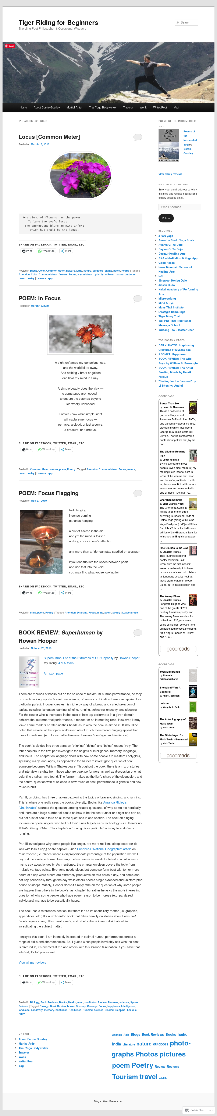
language (24, 1010)
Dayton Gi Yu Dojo (171, 249)
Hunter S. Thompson (173, 407)
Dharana (82, 612)
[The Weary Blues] (193, 605)
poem (116, 270)
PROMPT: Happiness (172, 354)
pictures (173, 1054)
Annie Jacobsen (171, 695)
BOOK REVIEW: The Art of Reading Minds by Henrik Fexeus (176, 372)
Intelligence (128, 1006)
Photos (146, 1054)
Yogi (176, 107)
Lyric (79, 270)
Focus (72, 274)
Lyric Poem (107, 274)
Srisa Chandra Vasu (173, 503)
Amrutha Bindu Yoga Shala (176, 240)
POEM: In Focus (40, 298)
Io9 (161, 276)
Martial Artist (74, 107)
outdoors (98, 270)
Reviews (113, 1002)
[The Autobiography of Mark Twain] (193, 729)
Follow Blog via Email (174, 184)
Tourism (125, 1076)
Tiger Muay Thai (169, 316)
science (124, 1002)
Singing (109, 1010)
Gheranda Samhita (171, 500)
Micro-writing (167, 298)
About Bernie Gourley (47, 107)
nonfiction (90, 1002)
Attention (24, 274)
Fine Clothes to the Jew (174, 548)
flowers (70, 270)
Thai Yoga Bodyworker (103, 107)
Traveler (128, 107)
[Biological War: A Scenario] (193, 696)
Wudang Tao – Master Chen (176, 330)
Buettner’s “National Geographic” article (104, 849)
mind (33, 612)
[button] (80, 334)
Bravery (81, 1006)
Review (102, 1002)
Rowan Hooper (129, 657)
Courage (92, 1006)
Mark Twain (168, 727)
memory (49, 1010)
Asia (126, 1035)
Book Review (58, 1006)
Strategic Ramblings (172, 312)
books (71, 1006)
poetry (31, 278)
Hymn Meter (85, 274)
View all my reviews (32, 962)
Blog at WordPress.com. (108, 1101)
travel (148, 1076)
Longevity (37, 1010)
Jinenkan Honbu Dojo (173, 280)
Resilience (75, 1010)
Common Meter (55, 270)
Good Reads (167, 263)
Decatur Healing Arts (172, 253)
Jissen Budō (167, 285)
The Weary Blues (170, 596)
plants (108, 270)
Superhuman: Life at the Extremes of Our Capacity (79, 657)
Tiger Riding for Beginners (58, 22)
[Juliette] (193, 712)
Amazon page (53, 673)
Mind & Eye (166, 303)
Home (23, 107)
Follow (166, 218)
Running (88, 1010)
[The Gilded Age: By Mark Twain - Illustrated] (193, 745)
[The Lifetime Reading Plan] (193, 460)
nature (87, 270)
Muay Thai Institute (171, 307)
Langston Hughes (172, 551)
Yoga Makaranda (170, 671)
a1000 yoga (166, 236)
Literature (128, 1044)
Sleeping (120, 1010)
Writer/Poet (160, 107)
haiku (183, 1034)
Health (72, 1002)
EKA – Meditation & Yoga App (178, 258)
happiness (113, 1006)
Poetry (125, 270)
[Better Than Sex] (193, 413)
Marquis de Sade (171, 707)
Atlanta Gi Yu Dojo (171, 245)
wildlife (163, 1078)
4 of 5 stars (66, 663)
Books (63, 1002)
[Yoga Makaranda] (193, 681)
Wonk (143, 107)
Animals (117, 1035)
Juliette (164, 703)
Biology (34, 1002)
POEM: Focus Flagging (49, 493)
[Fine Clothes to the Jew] (193, 554)
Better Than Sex (169, 403)
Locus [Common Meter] (49, 136)
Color (41, 270)
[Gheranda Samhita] (193, 509)
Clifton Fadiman (171, 459)
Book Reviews (49, 1002)
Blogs (33, 270)
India (116, 1044)
